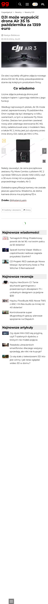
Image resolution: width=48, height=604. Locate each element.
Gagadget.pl (6, 12)
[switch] (35, 4)
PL (43, 4)
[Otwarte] (11, 601)
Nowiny (18, 12)
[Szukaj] (19, 4)
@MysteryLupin (18, 200)
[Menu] (27, 4)
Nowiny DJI (29, 12)
